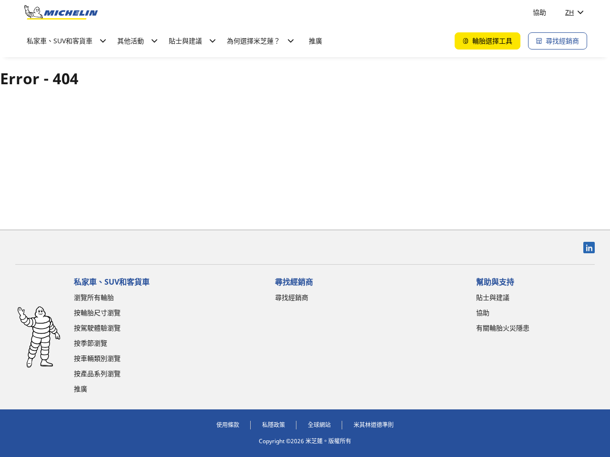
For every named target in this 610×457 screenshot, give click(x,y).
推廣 (315, 40)
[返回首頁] (61, 12)
